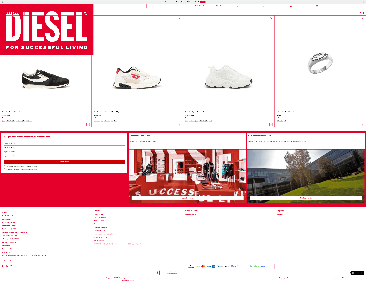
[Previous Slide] (360, 13)
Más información (187, 198)
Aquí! (202, 1)
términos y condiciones (32, 166)
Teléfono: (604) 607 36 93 (10, 235)
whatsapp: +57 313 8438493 (10, 239)
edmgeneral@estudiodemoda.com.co (105, 234)
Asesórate (359, 273)
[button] (3, 121)
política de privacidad (17, 166)
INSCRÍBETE (64, 162)
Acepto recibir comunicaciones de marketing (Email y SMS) (21, 169)
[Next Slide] (364, 13)
